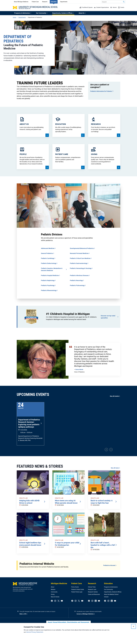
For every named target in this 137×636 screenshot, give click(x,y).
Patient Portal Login (76, 592)
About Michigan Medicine (21, 1)
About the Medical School (111, 594)
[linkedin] (96, 601)
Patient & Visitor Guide (77, 589)
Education (54, 1)
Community (54, 592)
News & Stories (55, 597)
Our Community (108, 589)
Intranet (106, 597)
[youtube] (62, 601)
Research (44, 1)
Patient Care (35, 1)
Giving (52, 594)
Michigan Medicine (59, 583)
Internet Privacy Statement (34, 632)
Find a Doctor (75, 587)
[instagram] (55, 601)
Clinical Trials (92, 587)
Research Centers (93, 592)
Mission (53, 589)
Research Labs (92, 589)
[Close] (133, 626)
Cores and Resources (94, 594)
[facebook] (52, 601)
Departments (63, 1)
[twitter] (58, 601)
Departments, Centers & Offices (112, 592)
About (52, 587)
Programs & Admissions (111, 587)
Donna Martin (79, 369)
